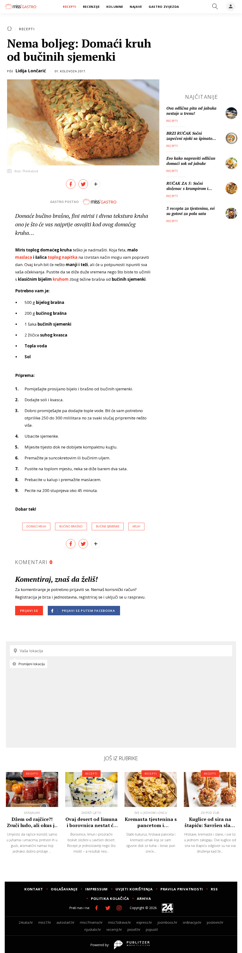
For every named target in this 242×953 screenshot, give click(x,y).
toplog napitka (63, 257)
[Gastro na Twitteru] (107, 908)
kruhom (61, 279)
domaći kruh (36, 526)
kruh (136, 526)
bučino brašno (71, 526)
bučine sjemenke (107, 526)
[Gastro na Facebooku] (96, 908)
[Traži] (215, 6)
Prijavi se (29, 610)
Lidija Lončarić (30, 70)
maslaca (23, 257)
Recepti (27, 29)
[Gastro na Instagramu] (119, 908)
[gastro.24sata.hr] (20, 6)
